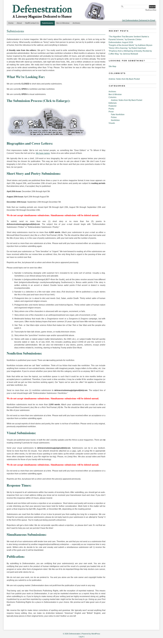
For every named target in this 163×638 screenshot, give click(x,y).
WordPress (95, 634)
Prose (111, 112)
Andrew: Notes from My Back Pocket (124, 79)
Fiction (114, 117)
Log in (81, 637)
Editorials (113, 103)
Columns (112, 97)
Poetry (111, 109)
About (19, 23)
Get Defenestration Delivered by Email (138, 20)
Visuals (112, 123)
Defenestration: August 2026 (121, 42)
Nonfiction (115, 120)
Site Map (112, 66)
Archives (76, 23)
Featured (112, 106)
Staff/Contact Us (32, 23)
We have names (43, 153)
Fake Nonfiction (117, 114)
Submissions (47, 23)
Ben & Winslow (62, 23)
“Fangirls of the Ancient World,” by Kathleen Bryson (130, 45)
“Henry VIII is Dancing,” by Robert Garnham (127, 48)
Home (11, 23)
